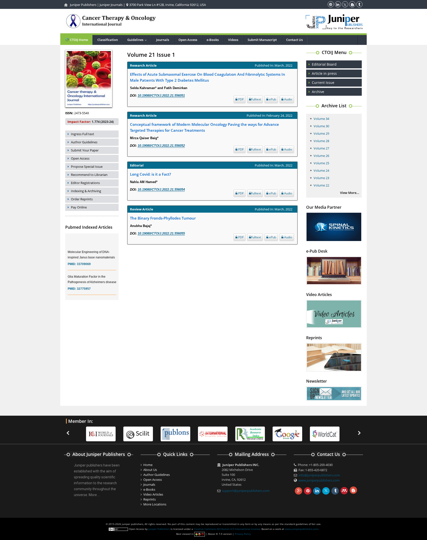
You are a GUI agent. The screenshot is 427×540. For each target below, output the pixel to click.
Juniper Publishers (83, 4)
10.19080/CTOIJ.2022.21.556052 (161, 146)
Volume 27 (321, 148)
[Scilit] (128, 433)
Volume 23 (321, 178)
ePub (272, 99)
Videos (233, 39)
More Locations (154, 504)
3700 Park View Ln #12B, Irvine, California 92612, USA (167, 4)
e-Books (213, 39)
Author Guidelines (84, 142)
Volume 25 (321, 163)
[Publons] (165, 433)
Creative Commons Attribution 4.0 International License (227, 529)
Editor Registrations (85, 183)
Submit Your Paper (85, 150)
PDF (240, 99)
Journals (162, 39)
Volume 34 (321, 118)
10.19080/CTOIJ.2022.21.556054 (161, 189)
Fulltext (256, 99)
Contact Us (294, 39)
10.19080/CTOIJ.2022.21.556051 (161, 95)
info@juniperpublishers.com (319, 475)
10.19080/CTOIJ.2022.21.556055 (161, 233)
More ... (94, 495)
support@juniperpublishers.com (246, 490)
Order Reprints (82, 199)
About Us (150, 469)
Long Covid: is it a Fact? (150, 174)
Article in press (324, 73)
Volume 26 (321, 155)
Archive (318, 91)
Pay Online (79, 207)
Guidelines (138, 39)
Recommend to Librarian (89, 174)
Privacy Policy (243, 534)
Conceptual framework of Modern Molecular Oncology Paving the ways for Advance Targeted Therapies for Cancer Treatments (204, 127)
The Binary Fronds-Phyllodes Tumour (163, 218)
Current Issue (323, 82)
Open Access (187, 39)
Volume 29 (321, 133)
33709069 (84, 259)
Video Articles (153, 494)
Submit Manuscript (262, 39)
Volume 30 (321, 126)
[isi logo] (202, 433)
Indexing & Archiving (86, 191)
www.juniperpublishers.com (319, 480)
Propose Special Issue (87, 166)
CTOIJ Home (78, 39)
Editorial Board (324, 64)
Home (147, 465)
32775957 (84, 284)
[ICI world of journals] (91, 433)
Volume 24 (321, 170)
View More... (349, 192)
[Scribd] (314, 433)
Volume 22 (321, 185)
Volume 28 (321, 141)
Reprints (149, 499)
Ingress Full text (82, 134)
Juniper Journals (111, 4)
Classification (107, 39)
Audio (287, 99)
